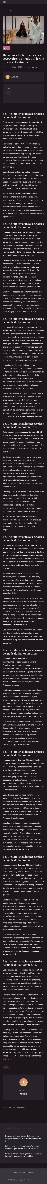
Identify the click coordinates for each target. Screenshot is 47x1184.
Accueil (5, 11)
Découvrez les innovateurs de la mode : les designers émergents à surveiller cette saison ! (23, 1138)
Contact (31, 1172)
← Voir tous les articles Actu (14, 1107)
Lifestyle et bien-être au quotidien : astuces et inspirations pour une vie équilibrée (23, 1155)
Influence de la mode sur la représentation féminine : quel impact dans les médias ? (22, 1147)
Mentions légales (19, 1172)
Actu (11, 11)
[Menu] (42, 2)
